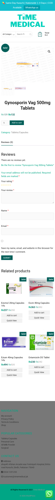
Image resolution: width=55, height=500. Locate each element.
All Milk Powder (8, 445)
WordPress (30, 496)
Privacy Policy (7, 419)
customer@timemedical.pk (15, 476)
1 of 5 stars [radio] (2, 185)
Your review (7, 190)
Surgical (5, 448)
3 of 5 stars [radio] (6, 185)
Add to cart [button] (12, 315)
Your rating (7, 181)
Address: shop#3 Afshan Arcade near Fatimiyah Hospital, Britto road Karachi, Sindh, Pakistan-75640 (25, 464)
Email (4, 226)
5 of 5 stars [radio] (10, 185)
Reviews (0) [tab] (7, 142)
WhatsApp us (31, 7)
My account (6, 416)
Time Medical (39, 490)
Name (5, 210)
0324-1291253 (10, 472)
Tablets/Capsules (19, 132)
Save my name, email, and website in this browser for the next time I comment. (27, 250)
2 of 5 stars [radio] (4, 185)
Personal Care (7, 441)
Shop (3, 425)
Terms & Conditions (10, 422)
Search (29, 34)
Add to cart (17, 122)
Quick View (12, 320)
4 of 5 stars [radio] (8, 185)
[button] (49, 51)
